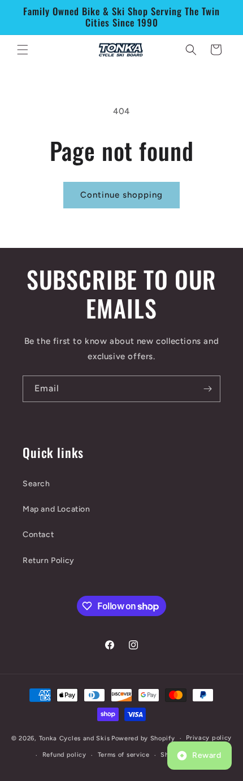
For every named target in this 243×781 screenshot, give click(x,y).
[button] (22, 49)
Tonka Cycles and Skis (74, 738)
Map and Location (56, 509)
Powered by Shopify (143, 738)
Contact (38, 534)
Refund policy (64, 754)
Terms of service (124, 754)
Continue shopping (121, 195)
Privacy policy (209, 737)
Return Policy (49, 560)
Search (36, 483)
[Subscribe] (207, 389)
